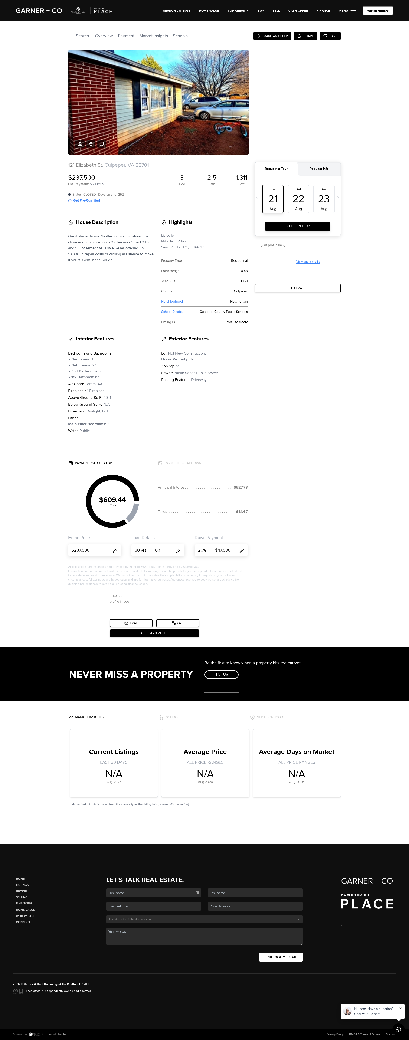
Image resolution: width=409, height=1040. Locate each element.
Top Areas (236, 11)
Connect (23, 922)
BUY (261, 11)
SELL (276, 11)
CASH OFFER (298, 11)
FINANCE (323, 11)
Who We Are (25, 916)
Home (20, 879)
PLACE (85, 984)
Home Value (209, 11)
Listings (22, 885)
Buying (21, 891)
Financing (24, 903)
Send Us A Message (281, 957)
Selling (21, 897)
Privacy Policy (335, 1034)
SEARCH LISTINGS (176, 11)
